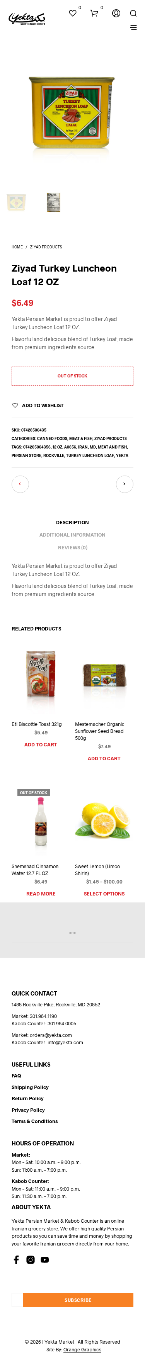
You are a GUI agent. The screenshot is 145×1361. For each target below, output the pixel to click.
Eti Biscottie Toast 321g (37, 724)
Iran (83, 447)
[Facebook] (16, 1259)
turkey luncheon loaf (90, 455)
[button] (74, 8)
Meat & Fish (80, 438)
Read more (41, 893)
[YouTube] (44, 1259)
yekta (122, 455)
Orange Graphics (82, 1350)
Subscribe (78, 1300)
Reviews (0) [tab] (72, 547)
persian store (26, 455)
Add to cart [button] (40, 744)
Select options (104, 893)
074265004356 (37, 447)
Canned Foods (52, 438)
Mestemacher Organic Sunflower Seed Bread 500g (100, 731)
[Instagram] (30, 1259)
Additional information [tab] (72, 535)
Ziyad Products (46, 247)
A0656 (70, 447)
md (93, 447)
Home (17, 247)
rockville (53, 455)
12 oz (57, 447)
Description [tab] (72, 522)
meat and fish (112, 447)
